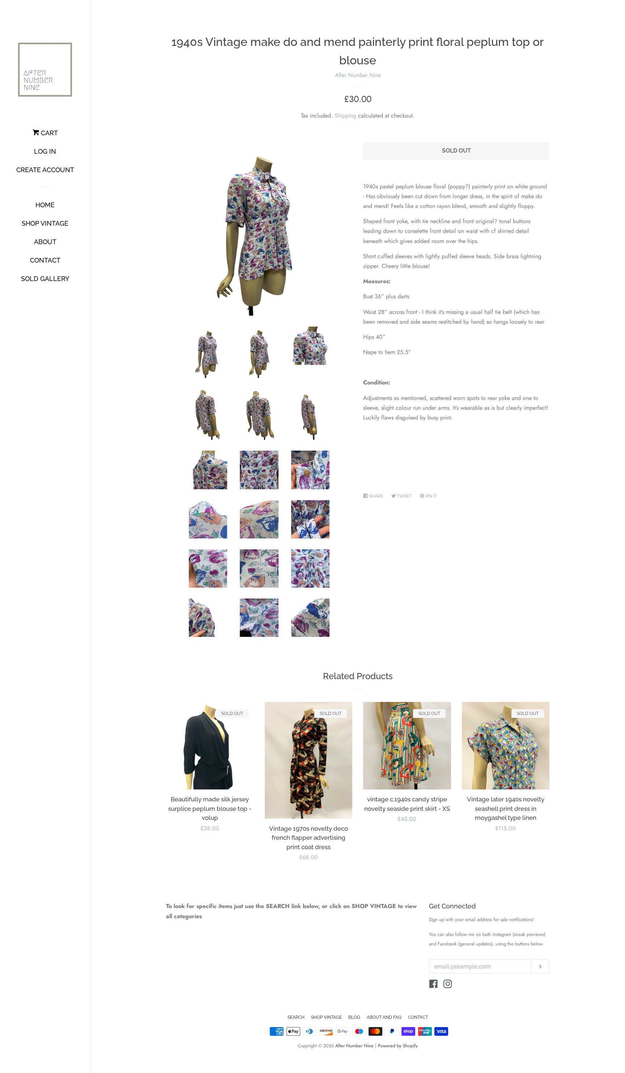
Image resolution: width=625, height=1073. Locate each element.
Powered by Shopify (398, 1045)
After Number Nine (358, 75)
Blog (354, 1017)
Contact (45, 260)
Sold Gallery (45, 278)
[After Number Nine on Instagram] (447, 985)
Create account (45, 170)
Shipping (345, 115)
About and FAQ (384, 1017)
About (45, 242)
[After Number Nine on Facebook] (433, 985)
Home (45, 205)
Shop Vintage (45, 223)
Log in (45, 151)
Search (296, 1017)
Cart (48, 133)
